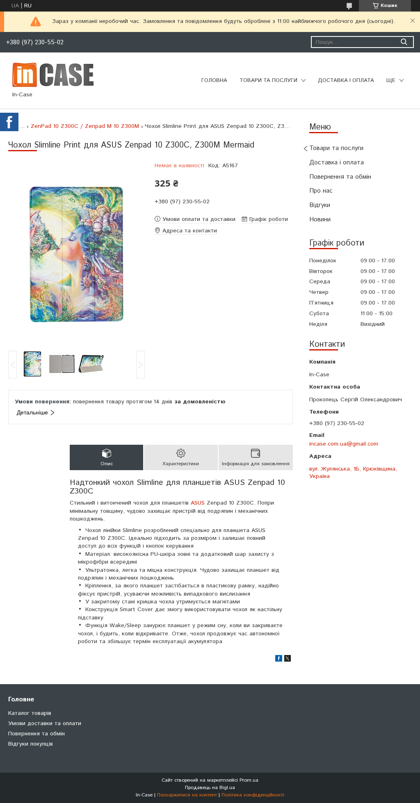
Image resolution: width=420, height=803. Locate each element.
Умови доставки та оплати (44, 723)
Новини (320, 219)
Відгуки (319, 205)
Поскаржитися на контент (187, 795)
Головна (214, 80)
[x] (287, 660)
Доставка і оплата (346, 80)
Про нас (321, 191)
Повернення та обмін (340, 177)
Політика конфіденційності (252, 795)
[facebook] (278, 660)
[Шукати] (404, 42)
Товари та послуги (268, 80)
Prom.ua (249, 780)
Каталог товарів (29, 713)
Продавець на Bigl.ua (210, 787)
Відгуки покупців (30, 744)
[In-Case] (53, 75)
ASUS (198, 503)
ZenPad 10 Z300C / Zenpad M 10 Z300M (85, 126)
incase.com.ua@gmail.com (343, 444)
